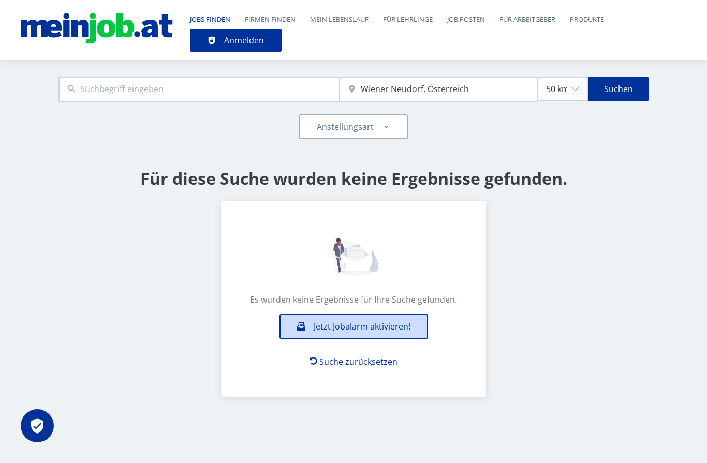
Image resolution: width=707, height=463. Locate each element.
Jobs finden (210, 19)
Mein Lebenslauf (339, 19)
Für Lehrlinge (408, 19)
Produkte (587, 19)
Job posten (466, 19)
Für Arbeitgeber (527, 19)
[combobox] (199, 89)
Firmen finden (270, 19)
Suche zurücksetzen (358, 361)
